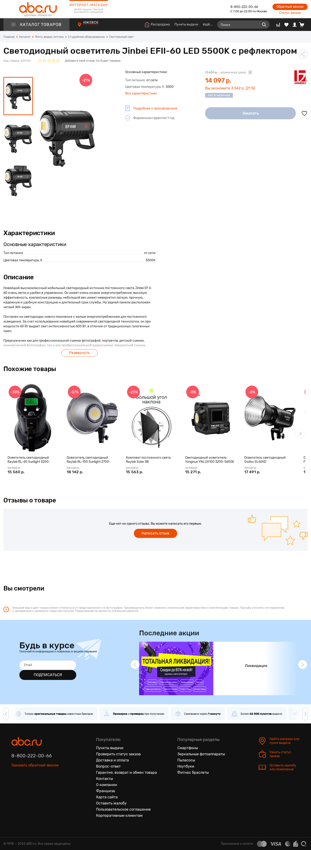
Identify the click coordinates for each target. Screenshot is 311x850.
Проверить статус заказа (118, 754)
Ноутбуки (185, 766)
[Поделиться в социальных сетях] (303, 54)
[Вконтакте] (15, 786)
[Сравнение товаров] (278, 24)
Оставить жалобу (111, 803)
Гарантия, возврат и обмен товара (126, 772)
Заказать (250, 113)
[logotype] (36, 9)
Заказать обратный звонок (35, 765)
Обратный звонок (290, 7)
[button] (300, 433)
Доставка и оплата (112, 760)
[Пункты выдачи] (83, 27)
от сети (150, 253)
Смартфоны (187, 748)
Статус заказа (290, 13)
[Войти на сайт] (294, 24)
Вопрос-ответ (108, 766)
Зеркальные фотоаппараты (201, 754)
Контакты (104, 778)
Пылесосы (186, 760)
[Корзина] (303, 24)
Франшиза (105, 791)
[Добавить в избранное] (304, 113)
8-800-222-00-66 (244, 7)
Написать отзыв (155, 533)
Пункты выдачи (186, 24)
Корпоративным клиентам (119, 815)
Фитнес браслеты (193, 772)
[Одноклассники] (24, 786)
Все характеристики (141, 93)
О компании (106, 785)
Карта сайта (107, 797)
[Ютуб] (34, 786)
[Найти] (264, 25)
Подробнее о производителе (155, 108)
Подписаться (48, 674)
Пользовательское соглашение (123, 809)
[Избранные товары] (286, 24)
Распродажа (160, 24)
